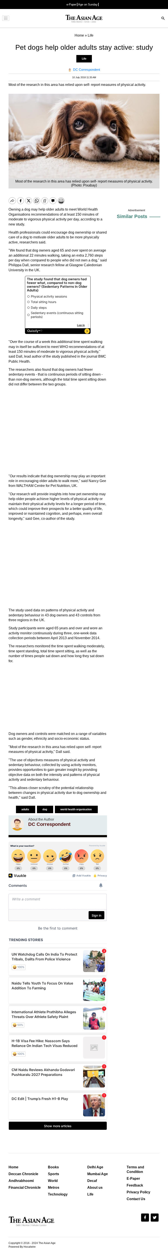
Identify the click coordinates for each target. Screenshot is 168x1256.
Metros (53, 1187)
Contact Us (136, 1199)
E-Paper (133, 1178)
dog (45, 809)
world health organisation (76, 809)
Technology (58, 1194)
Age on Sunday (88, 4)
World (53, 1181)
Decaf (92, 1181)
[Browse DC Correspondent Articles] (17, 824)
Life (84, 58)
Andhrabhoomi (21, 1181)
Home (13, 1167)
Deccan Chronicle (23, 1174)
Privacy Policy (138, 1192)
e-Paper (71, 4)
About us (95, 1187)
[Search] (163, 18)
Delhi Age (95, 1167)
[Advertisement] (58, 430)
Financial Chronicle (25, 1187)
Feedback (135, 1185)
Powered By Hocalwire (22, 1246)
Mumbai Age (97, 1174)
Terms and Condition (135, 1169)
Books (53, 1167)
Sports (53, 1174)
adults (25, 809)
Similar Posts (132, 216)
